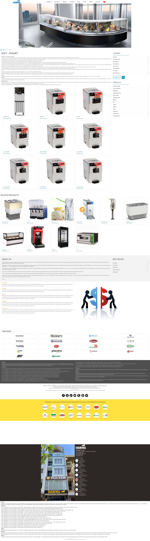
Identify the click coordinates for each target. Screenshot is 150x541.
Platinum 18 (4, 249)
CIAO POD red (29, 249)
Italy (10, 118)
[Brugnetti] (53, 406)
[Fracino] (62, 415)
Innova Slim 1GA (80, 186)
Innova (43, 118)
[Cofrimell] (70, 415)
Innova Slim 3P (6, 151)
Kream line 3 (115, 267)
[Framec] (96, 415)
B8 (77, 249)
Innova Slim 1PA (7, 186)
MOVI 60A (115, 265)
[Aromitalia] (79, 406)
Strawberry (115, 262)
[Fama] (105, 406)
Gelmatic (7, 118)
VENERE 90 (53, 249)
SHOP (84, 1)
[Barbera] (70, 406)
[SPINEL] (88, 415)
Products (4, 49)
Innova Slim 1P (79, 151)
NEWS (78, 1)
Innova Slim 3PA (43, 151)
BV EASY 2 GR (6, 116)
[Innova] (88, 406)
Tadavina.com (83, 539)
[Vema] (53, 415)
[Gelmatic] (62, 406)
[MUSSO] (105, 415)
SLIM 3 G (78, 116)
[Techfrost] (79, 415)
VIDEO (90, 1)
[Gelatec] (45, 415)
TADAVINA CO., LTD (72, 539)
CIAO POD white (116, 269)
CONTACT (97, 1)
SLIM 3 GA (42, 116)
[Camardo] (96, 406)
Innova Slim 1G (43, 186)
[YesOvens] (45, 406)
